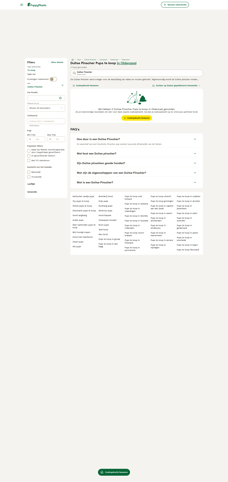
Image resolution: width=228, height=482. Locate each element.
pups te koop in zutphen (188, 196)
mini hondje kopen (81, 232)
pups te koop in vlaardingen (132, 209)
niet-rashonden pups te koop (84, 226)
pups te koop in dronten (188, 201)
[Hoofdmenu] (21, 4)
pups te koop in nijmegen (158, 246)
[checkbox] (28, 151)
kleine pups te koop (82, 206)
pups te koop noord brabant (134, 234)
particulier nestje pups (83, 196)
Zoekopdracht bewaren (87, 85)
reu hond (103, 234)
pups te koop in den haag (108, 245)
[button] (46, 98)
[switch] (53, 79)
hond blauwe (105, 215)
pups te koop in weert (161, 213)
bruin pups (104, 225)
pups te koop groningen (162, 201)
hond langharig (80, 215)
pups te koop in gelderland (184, 226)
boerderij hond (106, 196)
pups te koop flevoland (188, 250)
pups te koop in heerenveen (158, 234)
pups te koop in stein (187, 213)
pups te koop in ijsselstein (184, 207)
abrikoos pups (105, 210)
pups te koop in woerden (184, 219)
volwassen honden (108, 220)
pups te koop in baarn (187, 245)
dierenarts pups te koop (84, 210)
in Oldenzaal (126, 63)
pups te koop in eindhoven (158, 226)
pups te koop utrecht (161, 196)
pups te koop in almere (162, 240)
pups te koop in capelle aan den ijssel (162, 207)
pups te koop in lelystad (136, 220)
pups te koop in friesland (132, 241)
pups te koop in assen (187, 233)
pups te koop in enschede (184, 238)
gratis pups (78, 220)
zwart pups (78, 242)
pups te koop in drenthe (136, 216)
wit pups (77, 246)
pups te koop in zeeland (136, 204)
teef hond (103, 229)
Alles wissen (57, 62)
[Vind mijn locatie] (60, 98)
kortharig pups (105, 206)
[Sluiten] (62, 85)
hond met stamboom (83, 237)
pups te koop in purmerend (132, 248)
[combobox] (42, 98)
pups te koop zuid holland (133, 197)
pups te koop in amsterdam (158, 219)
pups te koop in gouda (109, 239)
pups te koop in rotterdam (132, 226)
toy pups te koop (81, 201)
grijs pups (103, 201)
